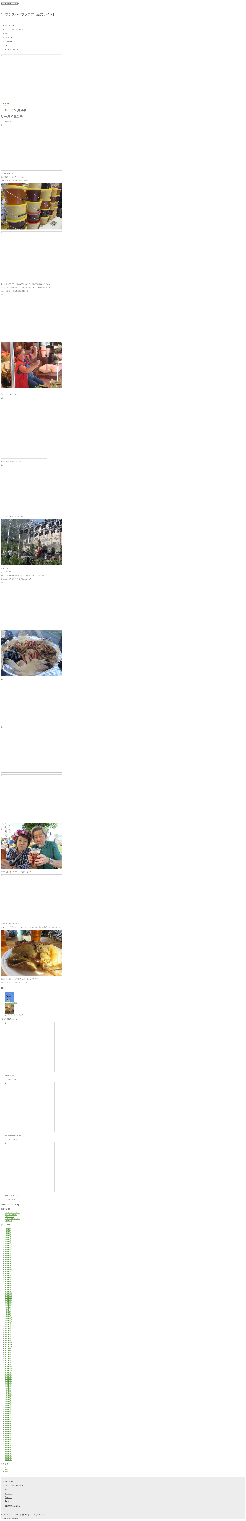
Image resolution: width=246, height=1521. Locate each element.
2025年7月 (8, 1255)
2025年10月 (8, 1249)
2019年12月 (8, 1391)
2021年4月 (8, 1358)
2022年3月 (8, 1336)
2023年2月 (8, 1314)
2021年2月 (8, 1362)
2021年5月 (8, 1356)
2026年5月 (8, 1235)
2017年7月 (8, 1450)
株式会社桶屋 (13, 1518)
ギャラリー (8, 37)
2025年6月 (8, 1257)
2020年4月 (8, 1383)
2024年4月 (8, 1285)
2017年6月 (8, 1452)
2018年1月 (8, 1437)
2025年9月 (8, 1251)
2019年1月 (8, 1413)
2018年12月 (8, 1415)
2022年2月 (8, 1338)
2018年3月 (8, 1433)
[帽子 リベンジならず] (30, 1191)
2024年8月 (8, 1277)
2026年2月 (8, 1241)
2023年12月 (8, 1294)
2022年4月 (8, 1334)
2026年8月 (8, 1229)
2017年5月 (8, 1454)
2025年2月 (8, 1265)
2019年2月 (8, 1411)
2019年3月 (8, 1409)
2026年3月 (8, 1239)
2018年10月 (8, 1419)
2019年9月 (8, 1397)
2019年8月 (8, 1399)
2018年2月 (8, 1435)
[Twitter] (2, 986)
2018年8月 (8, 1423)
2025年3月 (8, 1263)
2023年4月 (8, 1310)
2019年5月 (8, 1405)
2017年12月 (8, 1439)
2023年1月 (8, 1316)
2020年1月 (8, 1389)
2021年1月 (8, 1364)
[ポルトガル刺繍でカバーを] (30, 1132)
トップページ (9, 25)
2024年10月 (8, 1273)
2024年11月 (8, 1271)
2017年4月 (8, 1456)
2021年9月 (8, 1348)
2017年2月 (8, 1460)
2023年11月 (8, 1296)
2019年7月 (8, 1401)
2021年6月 (8, 1354)
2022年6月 (8, 1330)
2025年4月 (8, 1261)
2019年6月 (8, 1403)
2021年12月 (8, 1342)
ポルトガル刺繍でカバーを (14, 1135)
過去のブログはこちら (12, 50)
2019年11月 (8, 1393)
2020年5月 (8, 1381)
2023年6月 (8, 1306)
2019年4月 (8, 1407)
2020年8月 (8, 1375)
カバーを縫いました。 (12, 1219)
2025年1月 (8, 1267)
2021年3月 (8, 1360)
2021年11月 (8, 1344)
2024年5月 (8, 1283)
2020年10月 (8, 1371)
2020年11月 (8, 1369)
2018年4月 (8, 1431)
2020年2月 (8, 1387)
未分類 (7, 1471)
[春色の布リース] (30, 1072)
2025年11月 (8, 1247)
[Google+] (4, 986)
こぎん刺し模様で (11, 1215)
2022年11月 (8, 1320)
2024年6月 (8, 1281)
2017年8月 (8, 1447)
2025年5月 (8, 1259)
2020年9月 (8, 1373)
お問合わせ (8, 41)
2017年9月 (8, 1445)
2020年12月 (8, 1366)
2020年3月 (8, 1385)
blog (2, 988)
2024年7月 (8, 1279)
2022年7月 (8, 1328)
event (6, 1469)
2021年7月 (8, 1352)
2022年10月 (8, 1322)
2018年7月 (8, 1425)
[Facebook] (1, 986)
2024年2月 (8, 1290)
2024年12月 (8, 1269)
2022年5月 (8, 1332)
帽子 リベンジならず (12, 1195)
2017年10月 (8, 1443)
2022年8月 (8, 1326)
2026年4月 (8, 1237)
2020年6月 (8, 1379)
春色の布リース (10, 1075)
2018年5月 (8, 1429)
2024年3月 (8, 1288)
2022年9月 (8, 1324)
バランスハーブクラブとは (14, 29)
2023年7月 (8, 1304)
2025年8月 (8, 1253)
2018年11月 (8, 1417)
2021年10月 (8, 1346)
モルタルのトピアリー (12, 1213)
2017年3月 (8, 1458)
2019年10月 (8, 1395)
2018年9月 (8, 1421)
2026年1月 (8, 1243)
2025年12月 (8, 1245)
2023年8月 (8, 1302)
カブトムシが (9, 1217)
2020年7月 (8, 1377)
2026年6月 (8, 1233)
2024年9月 (8, 1275)
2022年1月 (8, 1340)
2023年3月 (8, 1312)
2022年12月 (8, 1318)
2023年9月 (8, 1300)
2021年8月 (8, 1350)
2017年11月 (8, 1441)
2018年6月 (8, 1427)
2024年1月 (8, 1292)
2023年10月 (8, 1298)
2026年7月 (8, 1231)
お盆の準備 (8, 1221)
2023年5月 (8, 1308)
